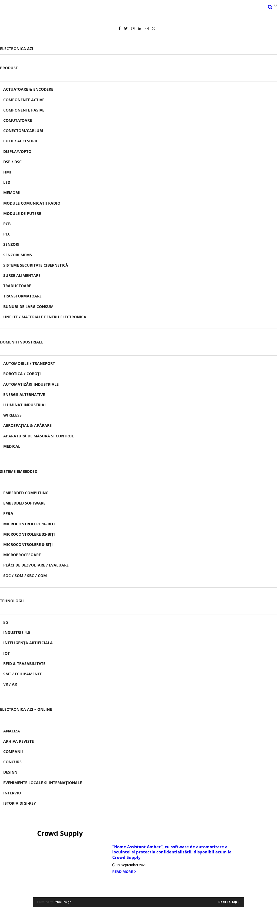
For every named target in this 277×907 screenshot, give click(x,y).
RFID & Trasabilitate (24, 663)
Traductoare (17, 285)
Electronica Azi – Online (26, 709)
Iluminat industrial (25, 404)
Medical (11, 446)
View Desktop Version (140, 888)
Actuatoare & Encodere (28, 89)
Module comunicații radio (31, 203)
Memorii (12, 192)
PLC (6, 234)
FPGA (8, 513)
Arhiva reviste (18, 741)
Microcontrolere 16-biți (29, 523)
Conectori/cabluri (23, 130)
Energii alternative (24, 394)
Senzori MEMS (17, 254)
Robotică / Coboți (22, 373)
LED (6, 182)
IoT (6, 653)
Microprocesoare (22, 554)
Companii (13, 751)
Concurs (12, 761)
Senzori (11, 244)
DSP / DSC (12, 161)
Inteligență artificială (28, 642)
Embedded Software (24, 503)
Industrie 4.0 (16, 632)
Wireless (12, 415)
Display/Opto (17, 151)
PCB (7, 223)
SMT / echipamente (22, 673)
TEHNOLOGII (12, 600)
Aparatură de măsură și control (38, 435)
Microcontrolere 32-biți (29, 534)
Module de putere (22, 213)
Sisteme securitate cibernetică (35, 265)
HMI (7, 172)
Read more (123, 872)
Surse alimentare (22, 275)
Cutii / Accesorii (20, 140)
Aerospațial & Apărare (27, 425)
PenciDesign (62, 902)
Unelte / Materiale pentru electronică (44, 316)
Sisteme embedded (18, 471)
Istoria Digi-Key (19, 803)
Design (10, 772)
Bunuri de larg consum (28, 306)
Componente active (23, 99)
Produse (9, 67)
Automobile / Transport (29, 363)
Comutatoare (17, 120)
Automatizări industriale (31, 384)
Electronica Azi (16, 48)
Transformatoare (22, 296)
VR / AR (10, 684)
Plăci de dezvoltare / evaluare (36, 565)
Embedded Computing (25, 492)
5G (5, 622)
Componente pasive (23, 110)
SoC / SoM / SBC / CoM (25, 575)
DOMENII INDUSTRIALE (21, 342)
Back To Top (227, 901)
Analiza (11, 731)
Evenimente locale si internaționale (42, 782)
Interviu (12, 792)
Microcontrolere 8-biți (28, 544)
